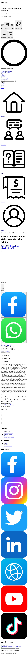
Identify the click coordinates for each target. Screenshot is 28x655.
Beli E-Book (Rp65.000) (8, 348)
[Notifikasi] (1, 86)
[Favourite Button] (1, 415)
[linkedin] (14, 557)
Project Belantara (8, 446)
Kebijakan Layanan (8, 433)
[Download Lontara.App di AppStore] (10, 648)
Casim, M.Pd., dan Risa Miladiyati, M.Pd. (10, 247)
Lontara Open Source (9, 437)
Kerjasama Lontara (5, 72)
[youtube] (14, 612)
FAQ (5, 435)
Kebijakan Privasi (8, 434)
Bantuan (3, 76)
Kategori (3, 82)
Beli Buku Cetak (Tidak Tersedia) (10, 349)
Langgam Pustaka (9, 404)
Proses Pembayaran (5, 351)
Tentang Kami (7, 431)
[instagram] (14, 503)
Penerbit (2, 83)
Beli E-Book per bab (5, 352)
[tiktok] (14, 639)
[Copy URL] (1, 344)
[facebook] (13, 476)
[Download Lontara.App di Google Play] (11, 646)
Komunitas (3, 75)
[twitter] (14, 530)
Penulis (2, 85)
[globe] (14, 584)
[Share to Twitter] (1, 291)
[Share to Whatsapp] (14, 330)
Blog (2, 73)
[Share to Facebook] (14, 305)
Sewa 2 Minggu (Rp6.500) (8, 346)
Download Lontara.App (6, 71)
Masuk (2, 88)
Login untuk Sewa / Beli (6, 345)
